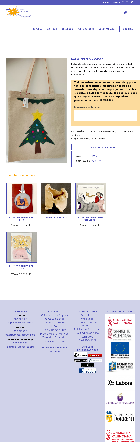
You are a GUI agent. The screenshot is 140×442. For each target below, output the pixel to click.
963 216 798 (20, 331)
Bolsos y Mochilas (125, 131)
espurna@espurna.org (20, 322)
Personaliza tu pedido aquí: (87, 107)
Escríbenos (54, 351)
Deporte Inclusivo (54, 341)
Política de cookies (87, 333)
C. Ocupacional (54, 318)
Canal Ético (87, 315)
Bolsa (86, 138)
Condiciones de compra (87, 324)
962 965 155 (20, 319)
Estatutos (87, 336)
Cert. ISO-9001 (87, 340)
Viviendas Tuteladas (54, 337)
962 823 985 (20, 343)
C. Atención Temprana (54, 322)
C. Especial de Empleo (54, 315)
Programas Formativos (54, 333)
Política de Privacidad (87, 329)
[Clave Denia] (80, 361)
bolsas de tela (93, 131)
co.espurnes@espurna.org (20, 334)
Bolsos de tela (108, 131)
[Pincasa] (80, 356)
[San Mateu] (87, 366)
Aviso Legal (87, 318)
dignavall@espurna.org (20, 346)
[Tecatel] (95, 356)
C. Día (54, 326)
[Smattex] (95, 361)
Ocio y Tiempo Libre (54, 330)
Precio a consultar (21, 225)
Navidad (76, 135)
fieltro (93, 138)
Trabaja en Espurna (111, 2)
